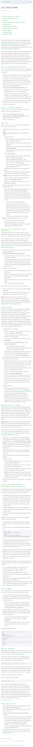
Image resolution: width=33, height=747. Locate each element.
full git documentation (7, 43)
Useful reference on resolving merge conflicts (13, 486)
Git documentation (7, 700)
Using (7, 30)
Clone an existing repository (10, 18)
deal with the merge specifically (11, 303)
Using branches (7, 24)
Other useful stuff (7, 34)
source (24, 294)
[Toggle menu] (31, 2)
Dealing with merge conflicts (10, 28)
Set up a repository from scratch (11, 16)
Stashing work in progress (9, 26)
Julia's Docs (5, 2)
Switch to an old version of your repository (14, 22)
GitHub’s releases (19, 654)
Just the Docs (8, 745)
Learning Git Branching (14, 48)
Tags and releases (7, 32)
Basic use (5, 20)
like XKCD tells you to (8, 732)
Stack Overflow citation (7, 247)
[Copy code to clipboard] (30, 531)
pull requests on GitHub (23, 391)
